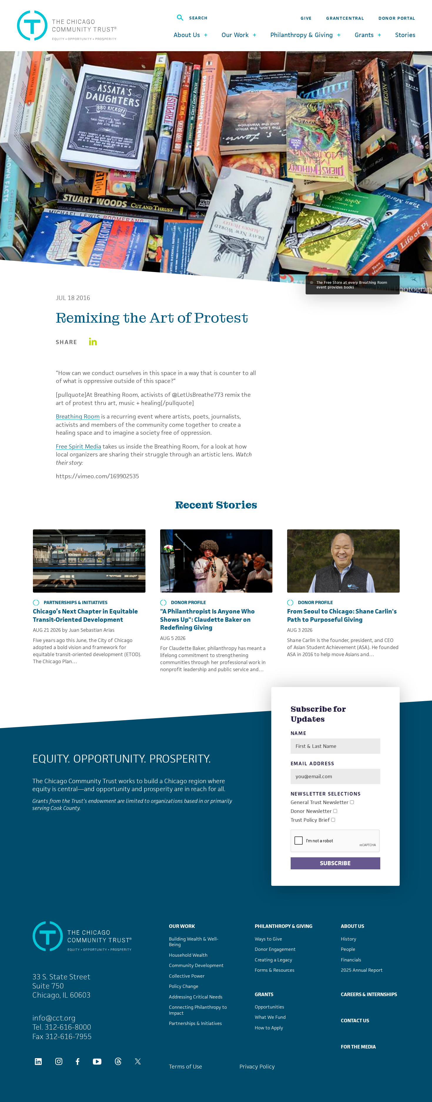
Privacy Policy (257, 1066)
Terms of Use (185, 1066)
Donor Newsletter (311, 811)
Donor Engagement (275, 949)
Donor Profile (188, 603)
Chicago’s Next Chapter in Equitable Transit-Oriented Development (85, 615)
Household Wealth (188, 955)
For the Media (358, 1046)
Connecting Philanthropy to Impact (198, 1010)
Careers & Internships (369, 994)
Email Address (312, 763)
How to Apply (269, 1028)
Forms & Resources (274, 970)
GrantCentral (345, 18)
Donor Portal (397, 18)
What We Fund (270, 1017)
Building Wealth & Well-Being (193, 942)
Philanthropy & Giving (283, 926)
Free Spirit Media (78, 446)
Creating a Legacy (273, 960)
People (348, 949)
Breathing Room (78, 416)
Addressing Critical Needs (195, 997)
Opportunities (269, 1007)
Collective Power (187, 976)
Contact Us (355, 1020)
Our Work (182, 926)
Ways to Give (268, 939)
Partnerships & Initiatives (76, 603)
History (348, 939)
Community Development (196, 965)
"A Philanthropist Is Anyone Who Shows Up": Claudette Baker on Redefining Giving (207, 619)
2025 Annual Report (362, 970)
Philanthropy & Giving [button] (301, 35)
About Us (352, 926)
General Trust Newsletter (320, 802)
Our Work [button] (235, 35)
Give (306, 18)
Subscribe (335, 863)
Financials (351, 960)
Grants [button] (364, 35)
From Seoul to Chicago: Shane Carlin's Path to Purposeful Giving (342, 615)
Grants (264, 994)
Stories (405, 35)
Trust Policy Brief (310, 820)
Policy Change (183, 986)
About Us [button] (187, 35)
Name (299, 733)
